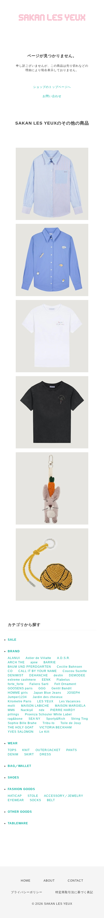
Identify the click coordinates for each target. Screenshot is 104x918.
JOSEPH (73, 692)
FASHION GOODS (21, 789)
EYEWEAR (16, 800)
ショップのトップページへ (52, 87)
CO (10, 671)
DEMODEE (77, 675)
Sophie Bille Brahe (22, 723)
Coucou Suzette (75, 671)
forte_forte (16, 684)
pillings (13, 714)
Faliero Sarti (39, 684)
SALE (12, 639)
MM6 (11, 710)
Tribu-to (49, 723)
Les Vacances (70, 701)
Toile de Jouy (70, 723)
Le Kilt (44, 731)
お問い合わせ (52, 96)
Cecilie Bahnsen (69, 666)
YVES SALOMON (21, 731)
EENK (46, 679)
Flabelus (63, 679)
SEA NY (34, 718)
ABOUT (49, 880)
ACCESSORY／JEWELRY (63, 796)
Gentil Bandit (62, 688)
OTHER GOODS (20, 811)
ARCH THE (16, 662)
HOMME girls (18, 692)
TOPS (12, 750)
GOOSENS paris (20, 688)
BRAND (14, 651)
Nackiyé (27, 710)
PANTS (71, 750)
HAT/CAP (15, 796)
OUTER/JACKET (48, 750)
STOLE (33, 796)
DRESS (45, 754)
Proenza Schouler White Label (48, 714)
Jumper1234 (17, 697)
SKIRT (29, 754)
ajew (34, 662)
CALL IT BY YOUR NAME (37, 671)
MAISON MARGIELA (70, 705)
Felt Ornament (65, 684)
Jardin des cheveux (48, 697)
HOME (25, 880)
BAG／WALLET (19, 766)
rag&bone (15, 718)
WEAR (13, 743)
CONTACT (75, 880)
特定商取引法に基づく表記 (74, 892)
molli (11, 705)
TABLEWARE (18, 823)
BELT (51, 800)
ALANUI (14, 658)
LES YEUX (45, 701)
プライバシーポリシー (26, 892)
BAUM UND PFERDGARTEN (29, 666)
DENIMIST (15, 675)
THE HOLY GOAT (21, 727)
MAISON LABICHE (35, 705)
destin (58, 675)
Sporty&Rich (55, 718)
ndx (42, 710)
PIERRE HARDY (62, 710)
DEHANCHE (38, 675)
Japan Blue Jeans (47, 692)
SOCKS (35, 800)
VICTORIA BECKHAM (55, 727)
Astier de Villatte (38, 658)
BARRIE (50, 662)
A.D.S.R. (63, 658)
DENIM (13, 754)
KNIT (26, 750)
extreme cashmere (22, 679)
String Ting (79, 718)
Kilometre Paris (19, 701)
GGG (42, 688)
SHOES (13, 777)
